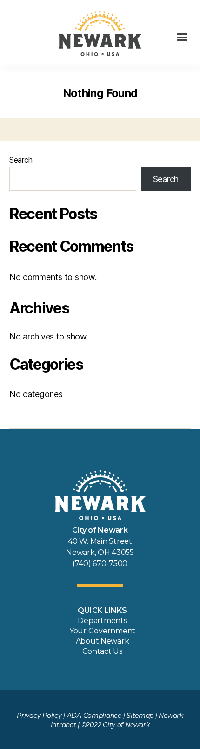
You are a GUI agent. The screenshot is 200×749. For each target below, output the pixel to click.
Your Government (102, 630)
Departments (102, 620)
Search (20, 159)
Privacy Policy (39, 715)
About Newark (102, 641)
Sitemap (140, 715)
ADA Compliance (94, 715)
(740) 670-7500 (100, 563)
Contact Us (102, 651)
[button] (182, 37)
